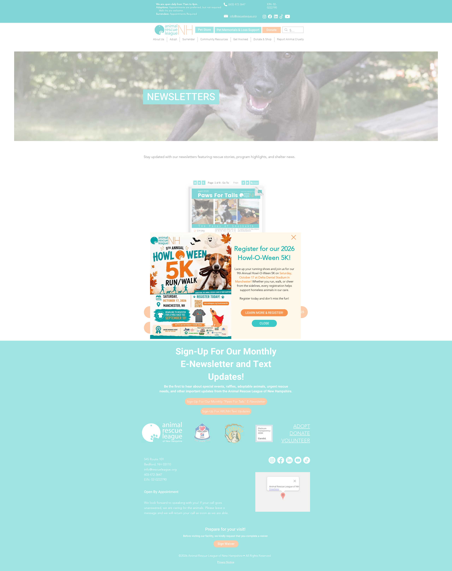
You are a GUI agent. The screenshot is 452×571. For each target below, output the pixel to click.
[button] (293, 237)
